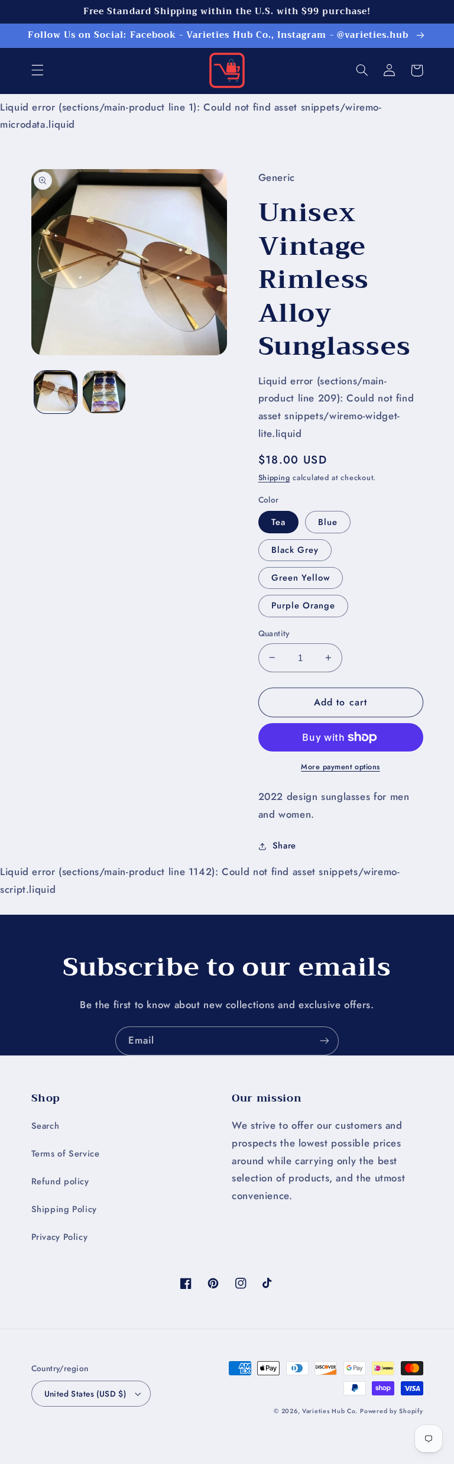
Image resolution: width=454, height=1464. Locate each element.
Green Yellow (300, 577)
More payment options (340, 767)
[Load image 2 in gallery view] (104, 392)
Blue (328, 522)
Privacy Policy (59, 1236)
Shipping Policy (64, 1209)
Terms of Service (65, 1153)
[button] (37, 70)
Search (45, 1125)
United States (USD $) (85, 1394)
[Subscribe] (324, 1040)
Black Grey (295, 549)
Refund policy (60, 1181)
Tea (278, 522)
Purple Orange (303, 605)
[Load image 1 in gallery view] (55, 392)
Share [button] (284, 845)
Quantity (274, 633)
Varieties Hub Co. (330, 1411)
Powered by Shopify (391, 1411)
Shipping (274, 477)
